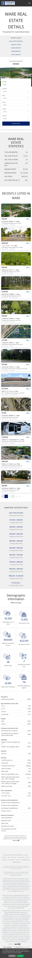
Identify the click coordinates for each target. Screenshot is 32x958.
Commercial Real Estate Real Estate (13, 855)
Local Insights (16, 54)
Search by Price (16, 48)
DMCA (18, 860)
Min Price (4, 81)
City (9, 857)
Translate (27, 947)
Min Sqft (4, 109)
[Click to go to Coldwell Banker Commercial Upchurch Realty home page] (8, 3)
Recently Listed (16, 44)
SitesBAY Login (17, 862)
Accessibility (11, 860)
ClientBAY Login (25, 860)
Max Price (4, 88)
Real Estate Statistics (16, 41)
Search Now (16, 123)
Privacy (4, 860)
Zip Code (13, 857)
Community (21, 857)
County (4, 857)
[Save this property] (29, 206)
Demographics (16, 51)
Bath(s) (4, 102)
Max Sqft (4, 115)
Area (27, 857)
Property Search (16, 38)
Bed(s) (3, 95)
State (25, 855)
